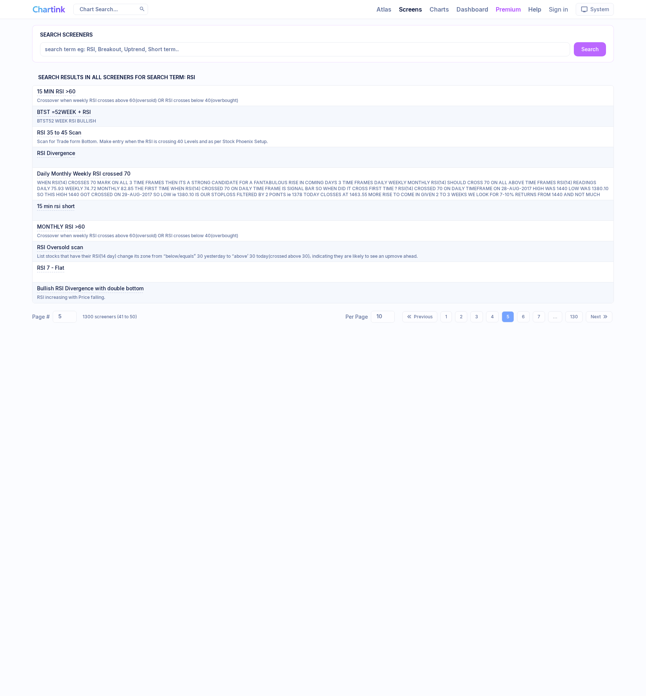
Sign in (558, 9)
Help (534, 9)
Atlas (383, 9)
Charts (439, 9)
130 (574, 316)
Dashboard (472, 9)
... (555, 316)
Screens (410, 9)
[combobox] (64, 316)
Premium (508, 9)
